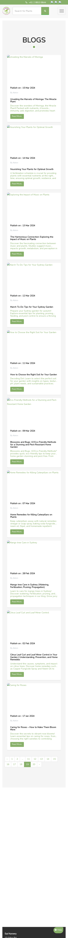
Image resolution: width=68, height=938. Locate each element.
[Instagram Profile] (56, 1)
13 (41, 758)
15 (54, 758)
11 (28, 758)
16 (8, 764)
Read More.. (17, 116)
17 (14, 764)
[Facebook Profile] (52, 1)
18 (21, 764)
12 (35, 758)
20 (34, 764)
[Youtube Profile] (60, 1)
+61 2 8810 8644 (37, 2)
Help (59, 929)
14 (48, 758)
